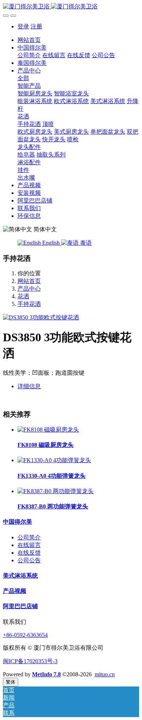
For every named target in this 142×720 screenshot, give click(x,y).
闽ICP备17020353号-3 (30, 661)
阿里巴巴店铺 (20, 606)
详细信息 (29, 386)
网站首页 (29, 40)
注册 (36, 26)
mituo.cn (105, 674)
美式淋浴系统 (20, 576)
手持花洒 (29, 304)
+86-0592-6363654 (25, 635)
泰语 (85, 243)
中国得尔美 (17, 522)
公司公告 (29, 560)
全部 (23, 78)
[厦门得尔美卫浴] (71, 7)
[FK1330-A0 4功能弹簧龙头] (54, 460)
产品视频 (14, 591)
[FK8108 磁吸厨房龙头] (48, 429)
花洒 (23, 296)
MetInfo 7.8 (46, 674)
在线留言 (29, 545)
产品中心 (29, 289)
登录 (23, 26)
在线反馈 (29, 553)
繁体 (10, 682)
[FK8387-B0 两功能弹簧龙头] (55, 491)
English (51, 243)
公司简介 (29, 537)
